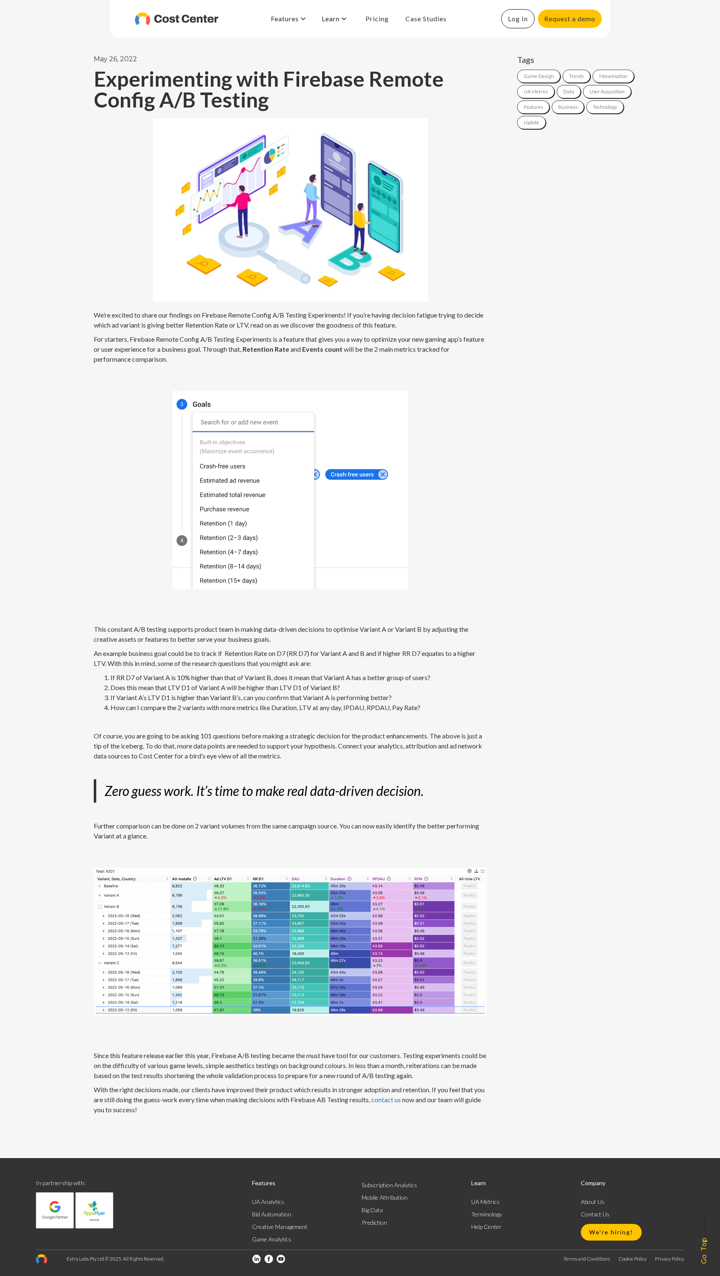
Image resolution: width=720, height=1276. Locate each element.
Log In (518, 19)
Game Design (539, 76)
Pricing (377, 19)
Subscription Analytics (389, 1184)
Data (568, 91)
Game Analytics (271, 1239)
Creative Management (280, 1226)
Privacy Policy (669, 1259)
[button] (288, 18)
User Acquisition (607, 91)
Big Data (372, 1209)
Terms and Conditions (586, 1259)
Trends (576, 76)
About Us (593, 1201)
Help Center (486, 1226)
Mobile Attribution (385, 1197)
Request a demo (569, 19)
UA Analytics (268, 1201)
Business (568, 107)
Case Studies (426, 19)
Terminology (486, 1214)
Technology (605, 107)
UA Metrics (536, 91)
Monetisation (613, 76)
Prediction (374, 1222)
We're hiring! (611, 1232)
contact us (386, 1099)
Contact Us (595, 1214)
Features (533, 107)
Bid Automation (271, 1214)
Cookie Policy (632, 1259)
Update (531, 122)
